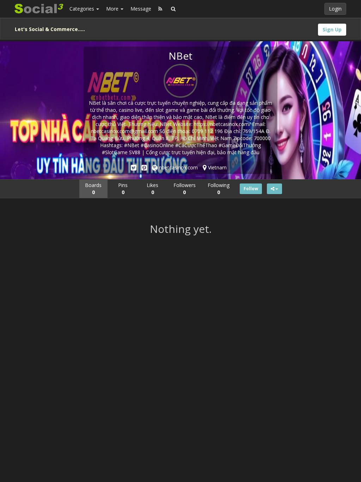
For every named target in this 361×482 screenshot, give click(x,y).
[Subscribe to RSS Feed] (160, 9)
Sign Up (332, 29)
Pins (123, 188)
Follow (251, 189)
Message (140, 8)
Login (335, 8)
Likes (152, 188)
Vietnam (217, 167)
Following (219, 188)
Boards (93, 188)
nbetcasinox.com (178, 167)
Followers (184, 188)
